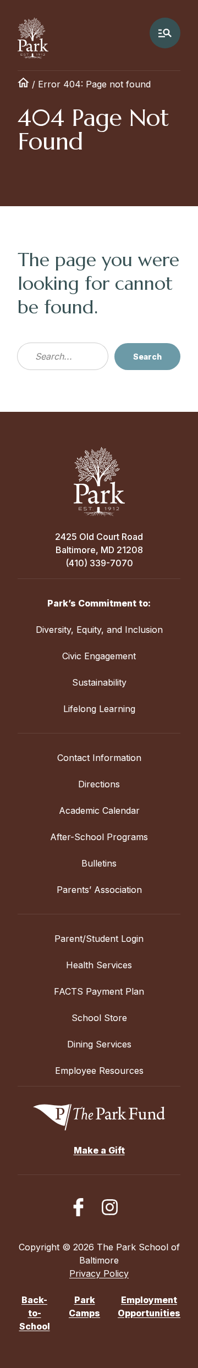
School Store (99, 1017)
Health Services (99, 964)
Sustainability (99, 682)
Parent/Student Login (99, 938)
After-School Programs (99, 836)
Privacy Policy (99, 1273)
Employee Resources (99, 1070)
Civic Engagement (99, 655)
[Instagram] (109, 1207)
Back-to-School (34, 1313)
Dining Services (99, 1044)
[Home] (23, 84)
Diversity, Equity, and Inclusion (99, 629)
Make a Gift (99, 1150)
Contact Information (99, 757)
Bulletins (99, 863)
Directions (99, 784)
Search (147, 356)
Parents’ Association (99, 889)
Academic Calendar (99, 810)
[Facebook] (78, 1207)
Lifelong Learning (99, 708)
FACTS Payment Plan (99, 991)
